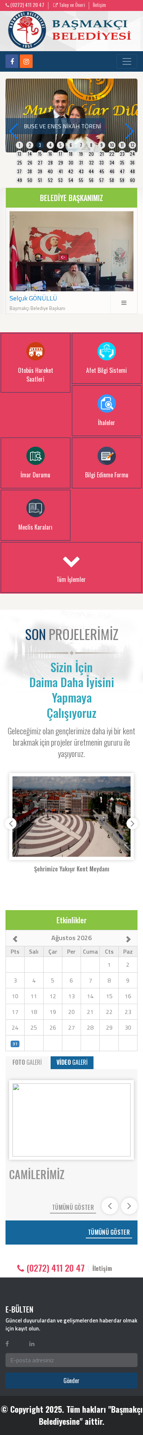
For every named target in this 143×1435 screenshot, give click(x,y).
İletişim (99, 4)
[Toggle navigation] (127, 61)
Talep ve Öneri (71, 4)
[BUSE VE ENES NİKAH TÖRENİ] (72, 114)
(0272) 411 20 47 (26, 4)
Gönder (71, 1380)
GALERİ (27, 1062)
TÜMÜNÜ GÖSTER (73, 1207)
